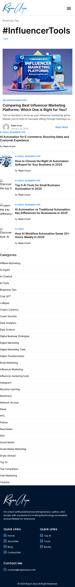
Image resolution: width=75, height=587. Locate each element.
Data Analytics (8, 322)
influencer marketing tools (14, 375)
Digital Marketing (9, 342)
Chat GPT (5, 296)
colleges (4, 302)
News (3, 409)
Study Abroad (8, 455)
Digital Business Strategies (14, 336)
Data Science (7, 329)
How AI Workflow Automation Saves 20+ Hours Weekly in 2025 (42, 235)
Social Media (7, 442)
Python (4, 422)
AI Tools (4, 132)
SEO (2, 435)
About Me (13, 541)
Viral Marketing (8, 475)
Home (11, 535)
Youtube (4, 482)
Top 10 (4, 462)
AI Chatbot (6, 276)
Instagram (5, 382)
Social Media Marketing (13, 448)
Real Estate (6, 429)
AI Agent (5, 269)
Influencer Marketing (15, 100)
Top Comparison (9, 468)
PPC (2, 415)
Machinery (6, 395)
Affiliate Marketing (10, 263)
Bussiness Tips (17, 132)
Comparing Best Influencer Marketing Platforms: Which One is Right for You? (35, 107)
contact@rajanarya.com (22, 569)
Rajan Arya (16, 125)
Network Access (9, 402)
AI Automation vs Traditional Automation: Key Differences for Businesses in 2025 (43, 211)
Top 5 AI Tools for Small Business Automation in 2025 (37, 186)
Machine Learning (10, 389)
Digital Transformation (12, 356)
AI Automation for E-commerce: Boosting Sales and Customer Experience (34, 138)
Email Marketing (9, 362)
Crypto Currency (9, 309)
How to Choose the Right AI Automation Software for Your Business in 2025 (42, 162)
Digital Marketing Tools (12, 349)
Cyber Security (8, 316)
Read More (61, 127)
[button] (69, 8)
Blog (10, 547)
